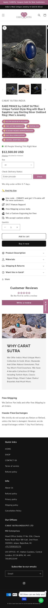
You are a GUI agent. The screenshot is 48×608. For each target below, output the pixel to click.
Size (3, 160)
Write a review (24, 302)
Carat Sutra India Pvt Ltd (18, 603)
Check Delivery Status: (12, 171)
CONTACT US (11, 460)
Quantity (5, 222)
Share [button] (7, 279)
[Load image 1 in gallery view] (11, 89)
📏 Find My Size (9, 190)
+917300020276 (13, 546)
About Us (9, 488)
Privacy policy (11, 499)
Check (39, 177)
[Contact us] (41, 600)
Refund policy (11, 472)
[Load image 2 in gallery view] (23, 89)
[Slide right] (45, 90)
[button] (3, 15)
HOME (8, 449)
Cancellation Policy (13, 511)
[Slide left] (3, 90)
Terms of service (12, 466)
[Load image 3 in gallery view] (36, 89)
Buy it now (24, 244)
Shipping (5, 155)
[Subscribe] (40, 574)
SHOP (7, 455)
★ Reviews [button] (46, 306)
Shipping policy (11, 505)
